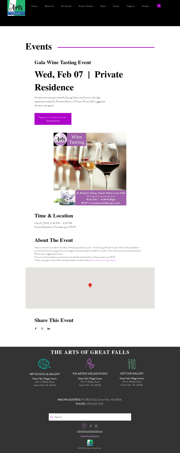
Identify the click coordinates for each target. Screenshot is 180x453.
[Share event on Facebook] (36, 329)
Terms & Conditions (90, 435)
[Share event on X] (42, 329)
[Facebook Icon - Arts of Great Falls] (91, 426)
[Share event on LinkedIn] (48, 329)
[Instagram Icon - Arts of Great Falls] (96, 426)
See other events (53, 120)
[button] (159, 5)
